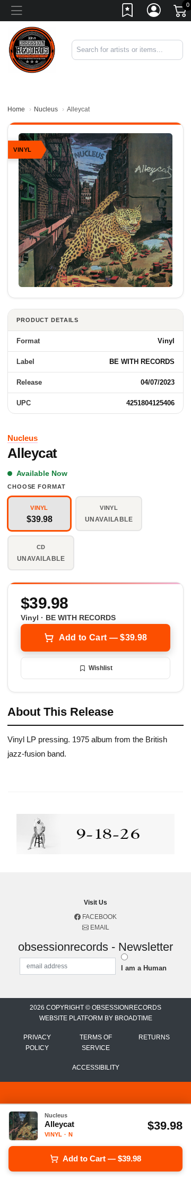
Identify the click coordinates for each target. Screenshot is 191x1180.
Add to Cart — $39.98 (103, 637)
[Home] (32, 49)
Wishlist (100, 668)
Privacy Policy (37, 1043)
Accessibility (95, 1067)
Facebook (99, 917)
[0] (181, 12)
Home (16, 109)
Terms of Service (96, 1043)
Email (99, 927)
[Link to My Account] (154, 12)
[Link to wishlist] (127, 12)
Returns (154, 1037)
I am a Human (144, 968)
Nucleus (46, 109)
